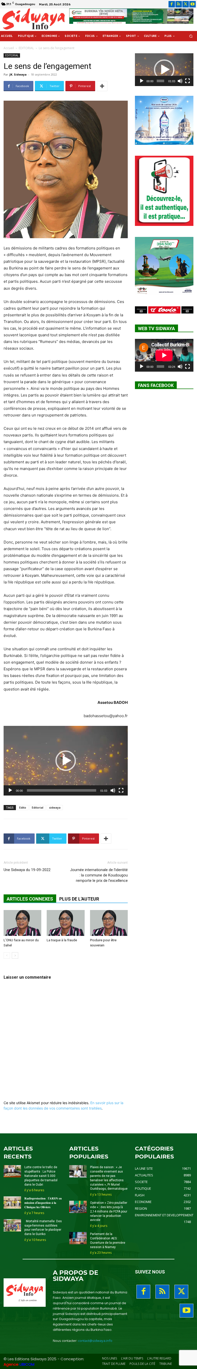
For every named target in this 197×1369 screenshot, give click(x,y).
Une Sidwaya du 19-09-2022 (27, 870)
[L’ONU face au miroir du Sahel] (22, 923)
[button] (191, 36)
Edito (22, 807)
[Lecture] (10, 790)
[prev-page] (7, 955)
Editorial (37, 807)
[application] (66, 761)
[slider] (61, 790)
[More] (102, 86)
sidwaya (55, 807)
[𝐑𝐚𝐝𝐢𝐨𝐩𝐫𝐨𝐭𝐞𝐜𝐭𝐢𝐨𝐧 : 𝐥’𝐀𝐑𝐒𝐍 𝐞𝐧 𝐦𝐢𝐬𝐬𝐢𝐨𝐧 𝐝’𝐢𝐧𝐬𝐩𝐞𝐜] (12, 1202)
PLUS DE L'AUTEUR (79, 899)
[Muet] (112, 790)
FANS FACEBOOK (156, 385)
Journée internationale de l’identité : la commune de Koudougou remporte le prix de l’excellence (99, 875)
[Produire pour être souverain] (109, 923)
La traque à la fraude (62, 940)
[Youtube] (192, 4)
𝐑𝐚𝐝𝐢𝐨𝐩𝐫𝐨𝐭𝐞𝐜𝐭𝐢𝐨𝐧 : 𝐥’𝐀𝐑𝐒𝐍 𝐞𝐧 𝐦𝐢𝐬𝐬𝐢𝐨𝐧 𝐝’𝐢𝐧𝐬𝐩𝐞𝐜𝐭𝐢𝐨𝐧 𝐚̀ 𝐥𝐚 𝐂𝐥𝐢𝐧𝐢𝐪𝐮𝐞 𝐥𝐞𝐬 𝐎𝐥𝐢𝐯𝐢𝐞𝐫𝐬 (43, 1203)
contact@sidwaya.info (95, 1340)
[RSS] (178, 4)
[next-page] (15, 955)
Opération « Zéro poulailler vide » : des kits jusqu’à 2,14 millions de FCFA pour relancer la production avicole (108, 1211)
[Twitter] (185, 4)
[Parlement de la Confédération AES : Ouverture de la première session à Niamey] (78, 1238)
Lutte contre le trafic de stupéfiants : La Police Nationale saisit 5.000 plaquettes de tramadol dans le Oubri (40, 1175)
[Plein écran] (121, 790)
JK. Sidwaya (18, 74)
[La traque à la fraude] (65, 923)
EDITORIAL (26, 48)
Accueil (9, 48)
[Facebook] (171, 4)
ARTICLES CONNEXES (30, 899)
